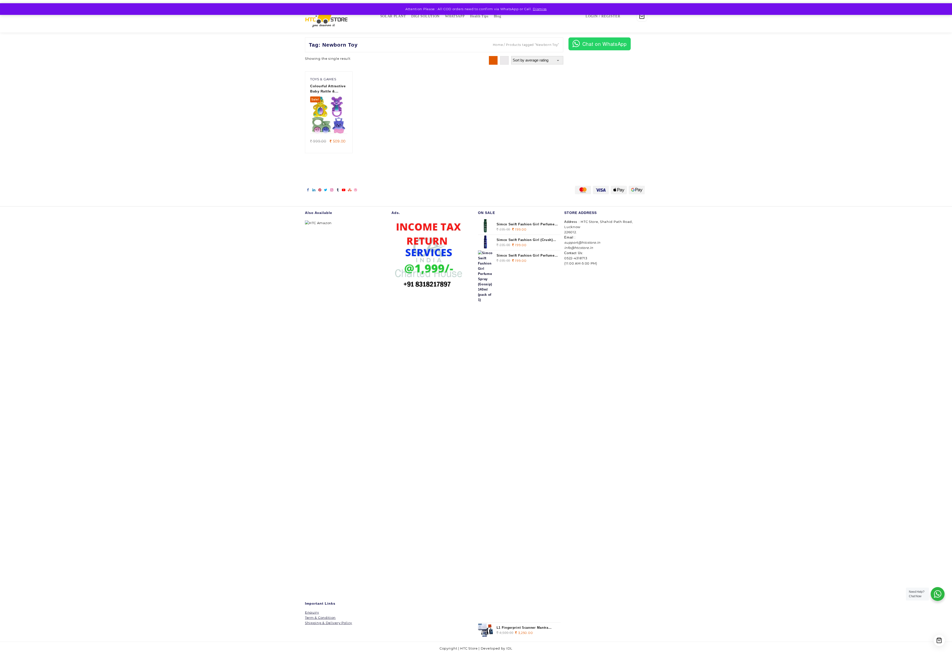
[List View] (504, 60)
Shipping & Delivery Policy (328, 623)
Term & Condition (320, 618)
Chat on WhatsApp (604, 43)
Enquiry (312, 612)
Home (498, 45)
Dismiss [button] (540, 9)
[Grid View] (493, 60)
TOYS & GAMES (323, 79)
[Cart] (642, 16)
